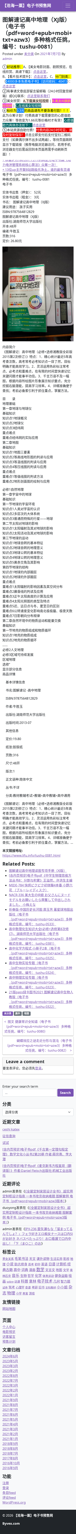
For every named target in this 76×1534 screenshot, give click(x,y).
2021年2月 (10, 1434)
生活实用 (56, 1259)
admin (7, 58)
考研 (35, 1287)
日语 (51, 1264)
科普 (24, 1281)
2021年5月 (10, 1419)
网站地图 (8, 1308)
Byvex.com (11, 1523)
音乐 (15, 1275)
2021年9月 (10, 1400)
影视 (66, 1259)
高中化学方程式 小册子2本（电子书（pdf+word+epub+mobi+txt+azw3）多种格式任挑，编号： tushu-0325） (40, 953)
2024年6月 (10, 1356)
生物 (23, 1275)
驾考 (12, 1287)
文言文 (50, 1269)
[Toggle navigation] (68, 6)
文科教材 (50, 1287)
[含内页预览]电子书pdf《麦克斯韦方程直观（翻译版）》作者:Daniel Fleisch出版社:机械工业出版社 (37, 1171)
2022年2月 (10, 1390)
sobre (10, 1281)
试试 (5, 1142)
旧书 (42, 1287)
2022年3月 (10, 1385)
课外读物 (42, 1258)
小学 (19, 1293)
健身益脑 (61, 1275)
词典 (24, 1269)
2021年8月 (10, 1405)
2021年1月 (10, 1439)
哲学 (31, 1275)
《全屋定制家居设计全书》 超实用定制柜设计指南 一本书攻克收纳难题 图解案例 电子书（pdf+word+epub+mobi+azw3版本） (37, 1196)
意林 (32, 1281)
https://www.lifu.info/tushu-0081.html (31, 855)
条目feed (9, 1492)
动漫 (17, 1281)
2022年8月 (10, 1375)
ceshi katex (10, 1129)
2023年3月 (10, 1366)
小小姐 (62, 1287)
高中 (17, 1013)
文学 (66, 1270)
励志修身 (20, 1264)
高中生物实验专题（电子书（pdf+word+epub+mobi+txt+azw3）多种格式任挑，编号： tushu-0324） (40, 968)
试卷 (5, 1287)
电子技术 (44, 1281)
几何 (56, 1281)
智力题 (65, 1281)
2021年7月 (10, 1409)
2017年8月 (10, 1458)
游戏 (32, 1293)
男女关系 (8, 1259)
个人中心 (8, 1327)
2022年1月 (10, 1395)
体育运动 (48, 1276)
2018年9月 (10, 1443)
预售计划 (8, 1341)
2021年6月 (10, 1414)
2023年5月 (10, 1361)
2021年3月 (10, 1429)
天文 (32, 1258)
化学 (38, 1275)
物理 (11, 1293)
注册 (5, 1483)
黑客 (25, 1293)
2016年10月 (11, 1463)
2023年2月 (10, 1371)
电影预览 (8, 1332)
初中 (37, 1264)
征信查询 (8, 1136)
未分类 (29, 54)
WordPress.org (14, 1502)
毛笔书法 (21, 1258)
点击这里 (39, 71)
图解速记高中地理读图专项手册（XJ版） (38, 870)
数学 (40, 1269)
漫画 (32, 1270)
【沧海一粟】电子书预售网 (26, 5)
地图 (59, 1270)
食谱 (28, 1287)
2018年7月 (10, 1453)
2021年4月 (10, 1424)
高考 (31, 1264)
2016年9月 (10, 1468)
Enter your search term (20, 1086)
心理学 (20, 1287)
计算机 (61, 1264)
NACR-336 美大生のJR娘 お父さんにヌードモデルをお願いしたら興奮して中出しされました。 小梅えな (40, 900)
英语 (44, 1264)
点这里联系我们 (38, 96)
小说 (10, 1264)
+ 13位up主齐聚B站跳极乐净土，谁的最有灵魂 (36, 169)
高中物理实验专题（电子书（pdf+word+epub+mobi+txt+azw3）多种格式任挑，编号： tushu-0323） (40, 982)
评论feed (9, 1497)
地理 (26, 1013)
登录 (38, 1068)
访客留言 (8, 1336)
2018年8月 (10, 1448)
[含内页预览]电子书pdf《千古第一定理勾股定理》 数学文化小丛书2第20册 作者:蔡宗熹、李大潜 (37, 1154)
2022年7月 (10, 1380)
